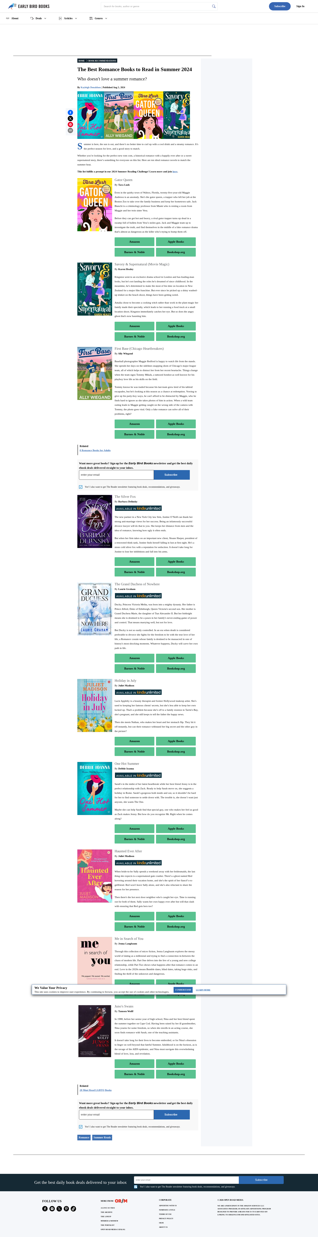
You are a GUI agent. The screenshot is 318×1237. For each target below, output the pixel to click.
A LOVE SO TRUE (108, 1208)
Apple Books (176, 241)
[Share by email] (70, 130)
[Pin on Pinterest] (70, 124)
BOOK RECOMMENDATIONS (102, 61)
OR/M (161, 1223)
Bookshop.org (176, 252)
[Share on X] (70, 118)
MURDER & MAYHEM (109, 1221)
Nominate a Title (167, 1210)
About (14, 18)
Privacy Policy (166, 1218)
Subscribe (279, 6)
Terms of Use (165, 1214)
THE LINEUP (106, 1216)
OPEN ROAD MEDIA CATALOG (113, 1229)
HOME (82, 61)
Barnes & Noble (134, 252)
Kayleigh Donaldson (91, 87)
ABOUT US (163, 1227)
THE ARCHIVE (106, 1212)
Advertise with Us (168, 1206)
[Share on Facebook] (70, 112)
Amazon (134, 241)
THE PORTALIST (107, 1225)
